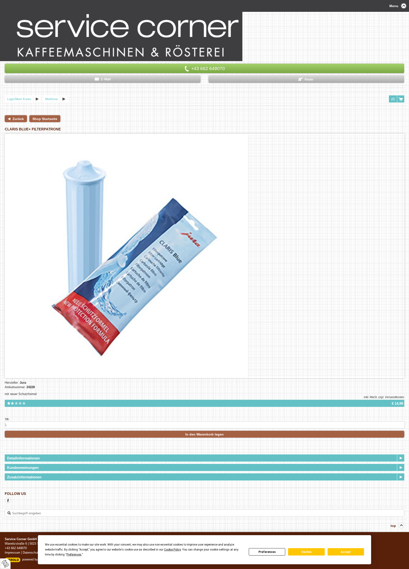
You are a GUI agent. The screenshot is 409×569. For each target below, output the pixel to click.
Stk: (7, 419)
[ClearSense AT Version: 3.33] (12, 559)
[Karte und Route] (306, 79)
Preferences (267, 552)
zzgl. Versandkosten (391, 397)
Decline (306, 552)
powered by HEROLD (36, 559)
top (393, 526)
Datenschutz (31, 552)
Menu (393, 6)
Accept (346, 552)
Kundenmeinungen (23, 468)
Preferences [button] (74, 554)
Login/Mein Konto (19, 99)
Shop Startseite (44, 119)
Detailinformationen (23, 458)
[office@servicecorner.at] (102, 79)
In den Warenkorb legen (204, 434)
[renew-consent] (5, 563)
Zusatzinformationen (24, 477)
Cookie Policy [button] (172, 549)
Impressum (12, 552)
